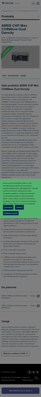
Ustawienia (19, 207)
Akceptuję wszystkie (11, 213)
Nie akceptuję (8, 207)
